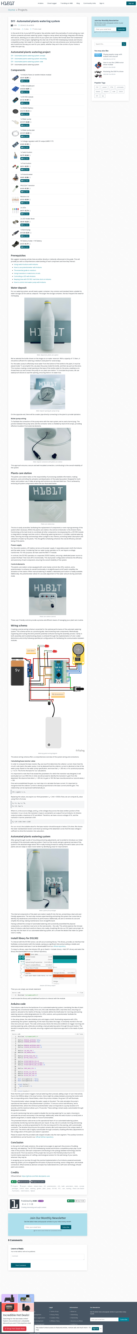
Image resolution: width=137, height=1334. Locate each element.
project (24, 1186)
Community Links (89, 3)
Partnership (74, 1317)
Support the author (38, 1182)
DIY (45, 1186)
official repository (59, 946)
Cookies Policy (54, 1317)
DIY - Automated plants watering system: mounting (29, 59)
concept (81, 1186)
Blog (78, 3)
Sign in (102, 3)
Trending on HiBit (66, 3)
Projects (15, 1186)
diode (76, 1186)
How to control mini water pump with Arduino (30, 282)
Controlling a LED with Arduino (25, 276)
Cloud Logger (52, 3)
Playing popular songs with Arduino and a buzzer (112, 55)
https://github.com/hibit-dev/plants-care (36, 1176)
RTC (59, 1188)
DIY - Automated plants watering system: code (27, 62)
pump (49, 1188)
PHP (97, 87)
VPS (97, 96)
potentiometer (51, 1186)
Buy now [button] (25, 81)
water (27, 1188)
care (63, 1188)
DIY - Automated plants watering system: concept (28, 56)
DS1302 (54, 1188)
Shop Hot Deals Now (15, 1328)
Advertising (74, 1314)
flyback (33, 1191)
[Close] (32, 1296)
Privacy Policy (54, 1314)
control (21, 1188)
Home (11, 10)
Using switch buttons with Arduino (26, 264)
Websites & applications (38, 1317)
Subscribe (121, 29)
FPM (111, 87)
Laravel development (37, 1321)
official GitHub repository (44, 1137)
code (113, 91)
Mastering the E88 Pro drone (113, 71)
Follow (71, 1201)
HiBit (15, 25)
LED (59, 1186)
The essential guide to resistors (25, 270)
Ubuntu (98, 91)
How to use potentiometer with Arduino (28, 267)
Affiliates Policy (55, 1321)
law (103, 96)
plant (44, 1188)
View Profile (80, 1201)
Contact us (74, 1324)
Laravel (104, 87)
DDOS (121, 91)
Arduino (40, 3)
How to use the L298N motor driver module (113, 63)
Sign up (131, 3)
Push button (15, 1191)
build (63, 1186)
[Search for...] (124, 44)
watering (32, 1188)
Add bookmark (24, 1182)
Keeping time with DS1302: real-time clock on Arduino (32, 279)
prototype (15, 1188)
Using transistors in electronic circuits (27, 273)
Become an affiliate (77, 1321)
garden (39, 1188)
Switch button (25, 1191)
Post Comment (21, 1265)
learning (68, 1188)
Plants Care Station (78, 1188)
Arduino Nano (38, 1186)
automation (69, 1186)
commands (120, 87)
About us (73, 1311)
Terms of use (54, 1311)
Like (14, 1182)
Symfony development (37, 1324)
